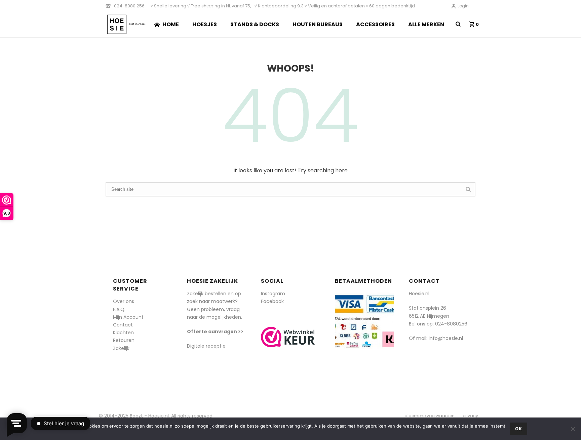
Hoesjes (204, 24)
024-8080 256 (129, 6)
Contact (123, 324)
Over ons (123, 301)
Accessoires (375, 24)
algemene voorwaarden (429, 416)
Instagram (273, 293)
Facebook (272, 301)
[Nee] (572, 429)
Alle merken (426, 24)
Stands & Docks (254, 24)
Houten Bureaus (318, 24)
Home (170, 24)
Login (463, 6)
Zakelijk (121, 348)
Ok (518, 428)
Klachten (123, 332)
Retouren (123, 340)
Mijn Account (128, 317)
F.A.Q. (119, 309)
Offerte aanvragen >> (215, 331)
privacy (470, 416)
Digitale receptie (206, 346)
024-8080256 (451, 323)
